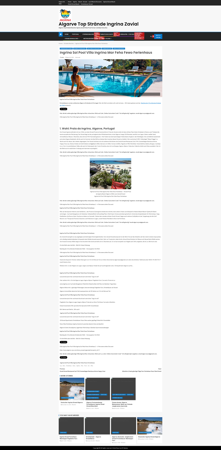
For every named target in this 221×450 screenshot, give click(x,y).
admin (62, 57)
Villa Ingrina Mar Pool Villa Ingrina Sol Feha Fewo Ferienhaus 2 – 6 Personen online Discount (86, 117)
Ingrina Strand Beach (109, 1)
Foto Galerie (106, 38)
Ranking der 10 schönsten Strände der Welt (72, 249)
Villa (92, 365)
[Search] (151, 36)
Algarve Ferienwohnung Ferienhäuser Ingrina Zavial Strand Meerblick (95, 404)
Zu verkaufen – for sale (126, 34)
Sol (88, 365)
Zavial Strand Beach (73, 4)
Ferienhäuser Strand (87, 4)
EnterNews (116, 448)
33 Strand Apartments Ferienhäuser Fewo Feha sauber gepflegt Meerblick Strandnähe (85, 320)
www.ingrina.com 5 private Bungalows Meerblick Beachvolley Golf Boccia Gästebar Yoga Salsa (88, 284)
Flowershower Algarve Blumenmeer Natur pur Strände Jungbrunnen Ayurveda (122, 404)
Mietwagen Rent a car (90, 38)
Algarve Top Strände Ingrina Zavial (99, 24)
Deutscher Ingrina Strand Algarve (72, 402)
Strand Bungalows (71, 38)
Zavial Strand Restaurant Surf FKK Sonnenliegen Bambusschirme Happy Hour (82, 370)
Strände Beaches (88, 34)
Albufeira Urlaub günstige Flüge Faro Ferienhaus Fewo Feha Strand (141, 370)
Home (69, 1)
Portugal (75, 34)
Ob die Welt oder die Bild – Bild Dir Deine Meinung (75, 245)
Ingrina (75, 1)
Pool (85, 365)
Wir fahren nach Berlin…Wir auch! (70, 309)
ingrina (78, 365)
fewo (74, 365)
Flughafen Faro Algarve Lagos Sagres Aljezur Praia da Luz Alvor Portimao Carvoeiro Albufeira (87, 302)
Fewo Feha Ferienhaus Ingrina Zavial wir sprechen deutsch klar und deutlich (82, 324)
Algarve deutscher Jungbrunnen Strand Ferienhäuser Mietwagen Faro (122, 438)
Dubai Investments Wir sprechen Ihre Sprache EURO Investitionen (79, 306)
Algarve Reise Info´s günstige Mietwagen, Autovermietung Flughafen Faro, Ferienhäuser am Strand (89, 287)
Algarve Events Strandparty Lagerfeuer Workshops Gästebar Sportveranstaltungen (84, 327)
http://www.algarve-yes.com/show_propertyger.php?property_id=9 (79, 350)
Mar (82, 365)
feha (64, 365)
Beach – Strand (82, 1)
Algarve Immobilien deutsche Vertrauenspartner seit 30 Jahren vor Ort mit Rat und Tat (85, 291)
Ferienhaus (69, 365)
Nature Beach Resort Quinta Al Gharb (145, 211)
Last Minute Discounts (95, 1)
